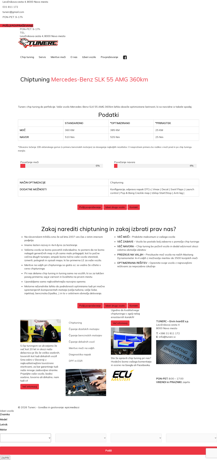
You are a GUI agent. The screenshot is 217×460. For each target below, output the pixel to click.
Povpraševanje (109, 57)
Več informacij (29, 386)
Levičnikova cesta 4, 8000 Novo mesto (25, 1)
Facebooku (143, 365)
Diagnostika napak (80, 354)
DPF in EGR (75, 360)
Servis (42, 57)
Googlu (129, 365)
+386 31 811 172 (36, 32)
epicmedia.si (72, 407)
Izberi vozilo (89, 57)
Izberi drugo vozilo (115, 207)
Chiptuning (75, 322)
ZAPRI (5, 457)
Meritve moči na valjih (81, 348)
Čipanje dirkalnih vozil (82, 341)
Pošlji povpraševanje (90, 207)
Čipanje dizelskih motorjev (84, 329)
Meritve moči (58, 57)
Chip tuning (27, 57)
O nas (74, 57)
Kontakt (134, 207)
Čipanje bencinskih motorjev (85, 335)
